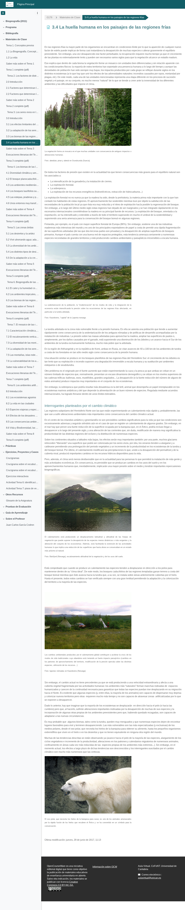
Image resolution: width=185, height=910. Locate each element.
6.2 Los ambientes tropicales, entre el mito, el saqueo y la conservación (22, 294)
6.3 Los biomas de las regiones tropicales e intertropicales (22, 300)
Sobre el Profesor (15, 519)
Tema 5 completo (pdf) (17, 276)
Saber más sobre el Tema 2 (20, 100)
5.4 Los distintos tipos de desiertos (22, 252)
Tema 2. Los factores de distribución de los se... (22, 76)
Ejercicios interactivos (17, 476)
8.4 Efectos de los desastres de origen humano (22, 415)
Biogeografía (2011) (16, 21)
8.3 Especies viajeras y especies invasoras (22, 409)
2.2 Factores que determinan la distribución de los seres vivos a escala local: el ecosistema (22, 94)
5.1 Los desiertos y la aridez (20, 233)
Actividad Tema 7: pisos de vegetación (22, 488)
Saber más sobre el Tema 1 (20, 63)
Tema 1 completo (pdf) (17, 69)
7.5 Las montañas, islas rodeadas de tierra (22, 355)
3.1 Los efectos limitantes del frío (22, 124)
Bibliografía (12, 33)
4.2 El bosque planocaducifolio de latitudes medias (22, 179)
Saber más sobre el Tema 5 (20, 264)
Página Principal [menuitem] (25, 4)
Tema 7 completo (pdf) (17, 379)
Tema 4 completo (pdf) (17, 221)
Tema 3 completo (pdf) (17, 161)
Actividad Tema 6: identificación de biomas (22, 482)
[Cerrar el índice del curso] (3, 13)
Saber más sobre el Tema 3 (20, 148)
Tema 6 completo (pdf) (17, 318)
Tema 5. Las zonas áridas (19, 227)
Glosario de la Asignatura (19, 500)
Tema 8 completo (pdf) (17, 440)
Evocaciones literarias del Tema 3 (22, 154)
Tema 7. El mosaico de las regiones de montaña (22, 324)
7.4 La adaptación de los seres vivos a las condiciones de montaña (22, 349)
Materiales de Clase (16, 39)
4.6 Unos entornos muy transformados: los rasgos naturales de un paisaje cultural (22, 203)
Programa (11, 27)
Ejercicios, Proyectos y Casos (22, 452)
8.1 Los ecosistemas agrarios (21, 397)
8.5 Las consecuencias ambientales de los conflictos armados (22, 421)
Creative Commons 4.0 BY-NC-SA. (62, 883)
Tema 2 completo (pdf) (17, 106)
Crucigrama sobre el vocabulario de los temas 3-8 (22, 470)
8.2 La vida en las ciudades (20, 403)
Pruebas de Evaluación (18, 506)
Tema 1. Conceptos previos (20, 45)
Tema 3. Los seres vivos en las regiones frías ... (22, 112)
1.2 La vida (11, 57)
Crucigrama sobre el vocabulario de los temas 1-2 (22, 464)
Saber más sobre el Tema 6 (20, 306)
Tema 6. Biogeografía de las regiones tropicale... (22, 282)
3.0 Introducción (14, 118)
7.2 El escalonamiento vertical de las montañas (22, 337)
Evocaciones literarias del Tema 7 (22, 373)
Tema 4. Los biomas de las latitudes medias (22, 167)
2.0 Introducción (14, 82)
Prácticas (11, 446)
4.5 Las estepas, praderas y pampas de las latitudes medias (22, 197)
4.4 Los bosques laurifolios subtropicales (22, 191)
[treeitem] (20, 21)
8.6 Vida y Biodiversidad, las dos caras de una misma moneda (22, 428)
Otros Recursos (14, 494)
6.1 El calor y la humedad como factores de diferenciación (22, 288)
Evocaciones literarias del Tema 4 (22, 215)
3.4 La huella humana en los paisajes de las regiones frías (22, 142)
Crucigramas (12, 458)
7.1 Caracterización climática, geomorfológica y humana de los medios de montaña (22, 330)
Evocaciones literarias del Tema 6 (22, 312)
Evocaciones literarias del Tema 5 (22, 270)
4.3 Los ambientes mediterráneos (22, 185)
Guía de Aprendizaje (17, 512)
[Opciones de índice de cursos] (37, 13)
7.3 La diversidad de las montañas (22, 343)
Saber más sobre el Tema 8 (20, 434)
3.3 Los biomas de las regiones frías (22, 136)
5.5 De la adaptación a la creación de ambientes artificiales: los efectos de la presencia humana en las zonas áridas (22, 258)
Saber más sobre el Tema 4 (20, 209)
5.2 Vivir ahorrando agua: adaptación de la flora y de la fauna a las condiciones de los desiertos (22, 239)
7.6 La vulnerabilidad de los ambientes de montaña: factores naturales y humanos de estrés (22, 361)
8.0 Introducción (14, 391)
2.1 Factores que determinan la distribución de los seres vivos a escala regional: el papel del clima (22, 88)
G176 (49, 17)
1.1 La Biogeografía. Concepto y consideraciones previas (22, 51)
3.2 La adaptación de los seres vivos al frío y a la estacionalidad (22, 130)
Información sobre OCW (104, 866)
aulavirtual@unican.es (149, 878)
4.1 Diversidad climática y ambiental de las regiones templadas (22, 173)
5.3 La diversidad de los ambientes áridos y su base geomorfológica (22, 245)
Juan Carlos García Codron (20, 525)
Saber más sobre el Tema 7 (20, 367)
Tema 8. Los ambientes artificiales (22, 385)
